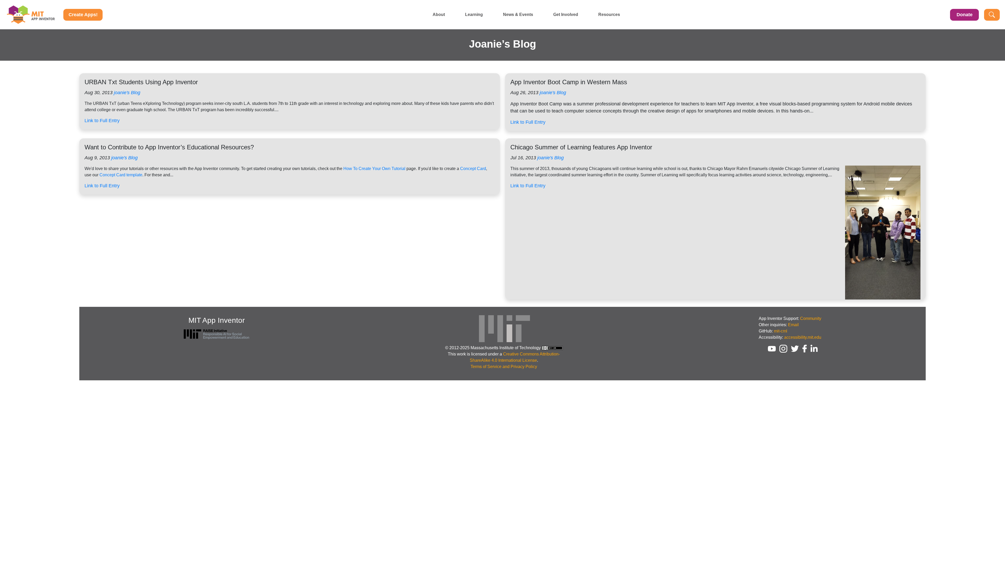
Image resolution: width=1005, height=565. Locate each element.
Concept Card (473, 168)
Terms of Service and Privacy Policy (504, 366)
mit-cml (780, 331)
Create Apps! (83, 14)
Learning (474, 15)
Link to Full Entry (102, 120)
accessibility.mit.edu (802, 337)
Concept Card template (120, 175)
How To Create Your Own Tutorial (374, 168)
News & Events (518, 15)
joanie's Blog (127, 92)
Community (810, 318)
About (439, 15)
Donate (965, 14)
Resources (609, 15)
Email (793, 325)
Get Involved (565, 15)
